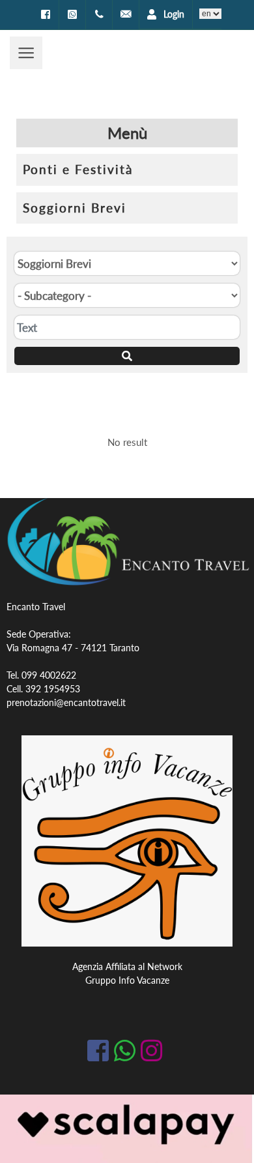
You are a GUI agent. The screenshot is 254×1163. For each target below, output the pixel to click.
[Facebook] (46, 14)
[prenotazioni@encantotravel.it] (126, 14)
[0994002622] (99, 14)
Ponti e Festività (78, 169)
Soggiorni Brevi (74, 207)
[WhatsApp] (72, 14)
